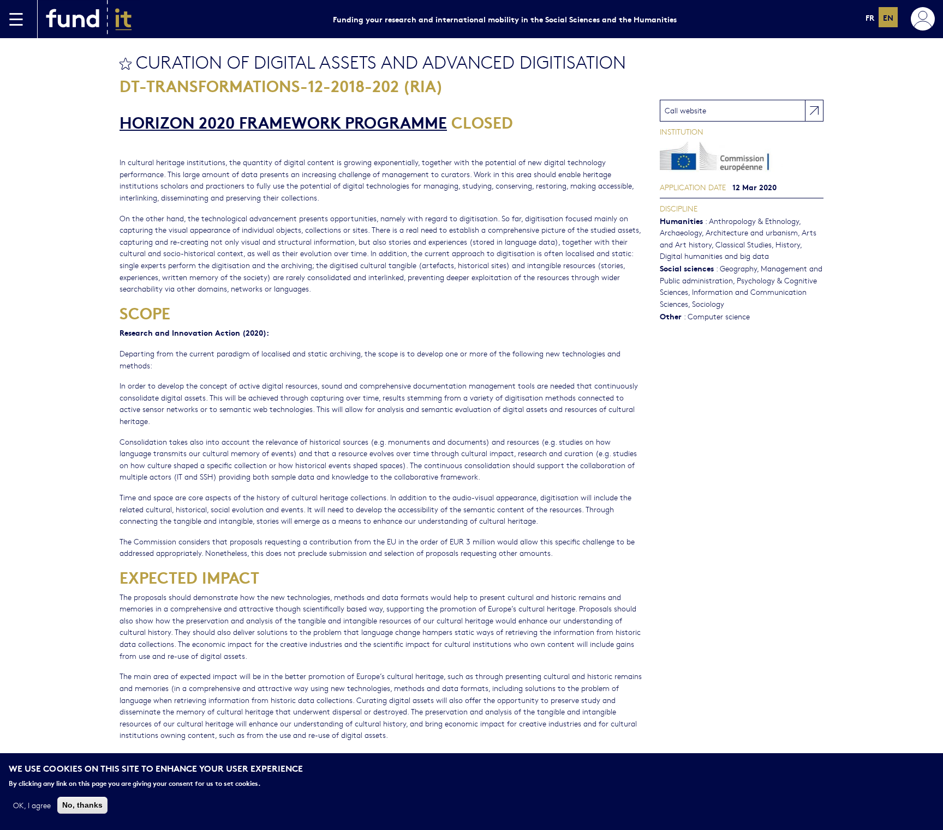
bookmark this (126, 64)
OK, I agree (32, 804)
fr (870, 17)
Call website (685, 110)
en (888, 17)
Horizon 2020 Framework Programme (283, 122)
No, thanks (82, 804)
